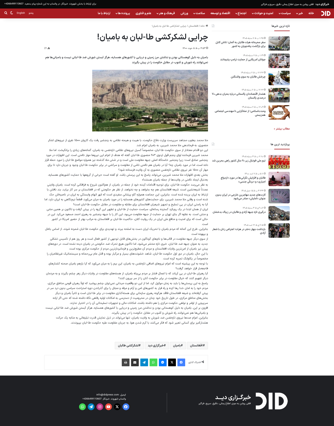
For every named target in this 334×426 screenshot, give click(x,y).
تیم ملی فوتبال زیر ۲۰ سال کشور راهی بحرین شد (239, 161)
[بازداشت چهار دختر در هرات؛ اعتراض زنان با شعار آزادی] (279, 230)
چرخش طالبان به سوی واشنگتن (248, 77)
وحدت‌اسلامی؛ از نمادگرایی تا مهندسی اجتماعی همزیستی (240, 113)
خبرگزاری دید (156, 345)
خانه (311, 13)
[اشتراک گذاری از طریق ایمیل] (135, 362)
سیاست (286, 13)
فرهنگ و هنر (167, 13)
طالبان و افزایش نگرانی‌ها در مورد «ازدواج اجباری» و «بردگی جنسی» (243, 180)
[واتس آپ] (153, 362)
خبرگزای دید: (322, 4)
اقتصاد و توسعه (220, 13)
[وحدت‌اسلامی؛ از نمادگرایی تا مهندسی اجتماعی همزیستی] (279, 112)
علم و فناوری (143, 13)
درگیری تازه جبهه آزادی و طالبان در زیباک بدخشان (239, 212)
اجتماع (242, 13)
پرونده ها (124, 13)
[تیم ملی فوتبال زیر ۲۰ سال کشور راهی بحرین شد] (279, 162)
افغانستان (193, 26)
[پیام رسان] (163, 362)
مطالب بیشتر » (282, 129)
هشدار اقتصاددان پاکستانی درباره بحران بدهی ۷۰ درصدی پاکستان (239, 96)
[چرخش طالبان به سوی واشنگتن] (279, 78)
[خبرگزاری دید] (325, 13)
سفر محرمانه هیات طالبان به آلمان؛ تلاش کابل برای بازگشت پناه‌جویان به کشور (241, 44)
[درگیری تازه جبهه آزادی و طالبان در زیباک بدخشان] (279, 213)
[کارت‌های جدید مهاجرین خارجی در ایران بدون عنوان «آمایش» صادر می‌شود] (279, 196)
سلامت (200, 13)
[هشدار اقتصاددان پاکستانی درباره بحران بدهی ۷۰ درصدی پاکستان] (279, 95)
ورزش (184, 13)
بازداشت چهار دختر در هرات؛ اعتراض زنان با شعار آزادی (239, 231)
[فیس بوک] (181, 362)
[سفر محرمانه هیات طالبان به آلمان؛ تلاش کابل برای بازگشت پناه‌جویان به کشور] (279, 43)
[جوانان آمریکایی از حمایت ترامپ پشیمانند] (279, 61)
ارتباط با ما (104, 13)
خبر (300, 13)
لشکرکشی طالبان (128, 345)
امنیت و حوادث (263, 13)
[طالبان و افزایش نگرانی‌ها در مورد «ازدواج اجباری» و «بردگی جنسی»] (279, 179)
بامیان (177, 345)
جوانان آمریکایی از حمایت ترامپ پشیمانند (243, 60)
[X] (172, 362)
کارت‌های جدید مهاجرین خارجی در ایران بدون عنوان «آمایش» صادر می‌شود (240, 197)
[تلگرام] (144, 362)
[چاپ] (126, 362)
